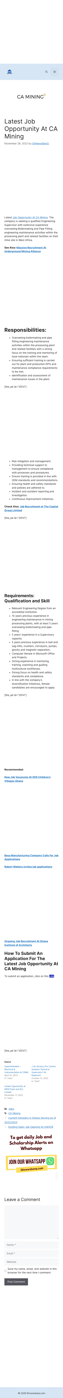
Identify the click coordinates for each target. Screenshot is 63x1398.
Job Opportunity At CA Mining (30, 217)
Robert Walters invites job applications (28, 866)
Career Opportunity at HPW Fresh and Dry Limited (14, 1089)
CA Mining (14, 1113)
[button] (46, 71)
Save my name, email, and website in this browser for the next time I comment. (32, 1270)
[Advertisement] (31, 32)
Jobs (11, 1108)
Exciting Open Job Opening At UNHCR (30, 1126)
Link (51, 976)
